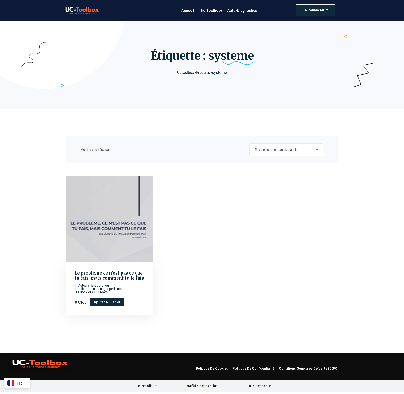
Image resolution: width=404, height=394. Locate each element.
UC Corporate (259, 385)
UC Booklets (84, 292)
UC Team (101, 292)
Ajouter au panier (107, 302)
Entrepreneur (100, 285)
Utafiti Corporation (202, 385)
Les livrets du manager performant (100, 289)
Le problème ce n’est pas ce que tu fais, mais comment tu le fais (109, 276)
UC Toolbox (146, 385)
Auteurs (84, 285)
